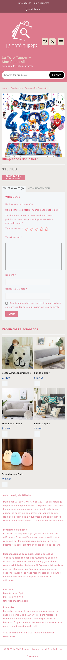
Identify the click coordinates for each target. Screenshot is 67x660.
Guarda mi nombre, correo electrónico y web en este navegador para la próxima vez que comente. (33, 305)
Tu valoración (13, 237)
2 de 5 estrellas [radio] (32, 229)
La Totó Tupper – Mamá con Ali (16, 59)
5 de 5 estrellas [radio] (46, 229)
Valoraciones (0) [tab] (13, 188)
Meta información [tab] (39, 188)
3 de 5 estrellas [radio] (37, 229)
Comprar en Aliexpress (13, 177)
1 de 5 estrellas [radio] (27, 229)
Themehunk (33, 656)
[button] (60, 102)
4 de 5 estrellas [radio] (41, 229)
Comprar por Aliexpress (5, 484)
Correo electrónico (16, 289)
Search (56, 75)
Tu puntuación (14, 228)
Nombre (10, 275)
